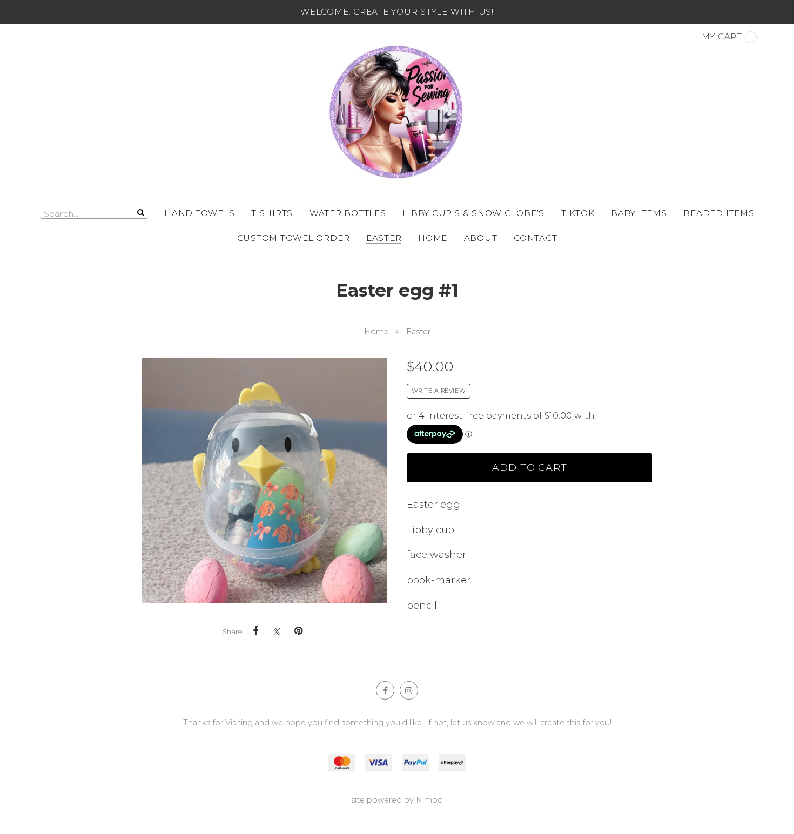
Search (140, 212)
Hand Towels (199, 213)
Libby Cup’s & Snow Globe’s (473, 213)
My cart (722, 36)
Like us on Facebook (385, 690)
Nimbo (429, 800)
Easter (384, 238)
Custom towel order (293, 238)
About (480, 238)
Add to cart (529, 468)
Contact (535, 238)
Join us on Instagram (409, 690)
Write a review (439, 390)
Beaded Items (718, 213)
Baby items (639, 213)
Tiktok (578, 213)
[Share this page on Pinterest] (299, 631)
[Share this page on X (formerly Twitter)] (277, 631)
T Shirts (272, 213)
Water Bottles (347, 213)
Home (432, 238)
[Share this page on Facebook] (255, 631)
